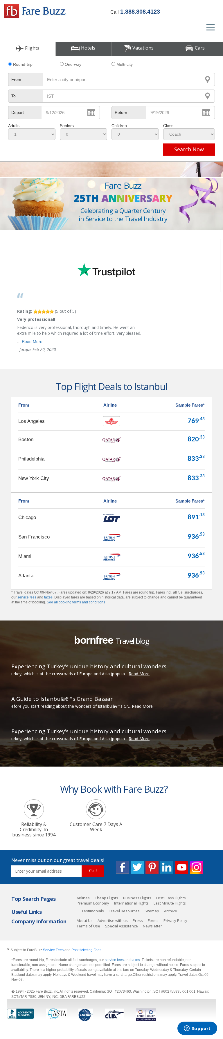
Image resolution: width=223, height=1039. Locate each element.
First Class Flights (171, 897)
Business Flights (137, 897)
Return (121, 112)
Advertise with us (113, 920)
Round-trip (23, 64)
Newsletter (152, 926)
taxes (48, 597)
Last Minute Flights (170, 903)
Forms (153, 920)
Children (119, 125)
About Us (85, 920)
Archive (170, 911)
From (16, 79)
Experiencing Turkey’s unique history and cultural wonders (88, 666)
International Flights (131, 903)
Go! (93, 870)
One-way (73, 64)
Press (138, 920)
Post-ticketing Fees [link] (86, 950)
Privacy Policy (175, 920)
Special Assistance (121, 926)
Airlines (83, 897)
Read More (32, 341)
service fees (26, 597)
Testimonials (93, 911)
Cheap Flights (106, 897)
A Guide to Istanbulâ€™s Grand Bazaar (62, 699)
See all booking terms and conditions (76, 602)
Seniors (67, 125)
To (13, 96)
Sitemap (152, 911)
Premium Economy (93, 903)
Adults (13, 125)
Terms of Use (88, 926)
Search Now (189, 149)
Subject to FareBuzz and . (54, 950)
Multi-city (124, 64)
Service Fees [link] (53, 950)
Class (168, 125)
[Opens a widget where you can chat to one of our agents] (197, 1029)
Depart (17, 112)
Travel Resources (124, 911)
